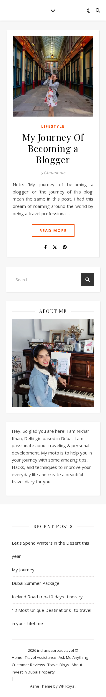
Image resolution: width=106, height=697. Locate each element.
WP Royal (67, 686)
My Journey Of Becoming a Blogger (53, 148)
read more (53, 230)
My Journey (23, 570)
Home (17, 657)
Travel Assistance (40, 657)
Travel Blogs (58, 664)
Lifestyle (53, 126)
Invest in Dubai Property (33, 672)
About (77, 664)
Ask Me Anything (73, 657)
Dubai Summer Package (35, 583)
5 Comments (53, 172)
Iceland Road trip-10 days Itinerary (47, 597)
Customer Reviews (28, 664)
